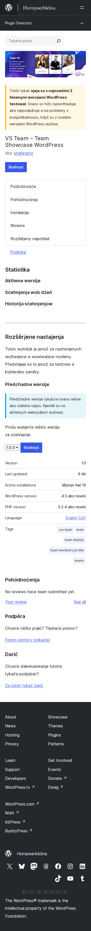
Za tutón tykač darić (24, 685)
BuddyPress (19, 830)
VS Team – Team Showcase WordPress (34, 141)
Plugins (54, 734)
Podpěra (18, 252)
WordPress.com (22, 803)
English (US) (76, 518)
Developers (15, 778)
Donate (57, 778)
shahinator (23, 153)
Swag (55, 787)
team (80, 530)
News (10, 725)
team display (74, 540)
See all (80, 601)
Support (12, 769)
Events (54, 769)
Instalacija (19, 212)
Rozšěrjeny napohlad (30, 238)
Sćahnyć (16, 167)
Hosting (12, 734)
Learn (10, 760)
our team (65, 530)
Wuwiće (17, 225)
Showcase (57, 716)
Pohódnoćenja (24, 199)
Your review (16, 601)
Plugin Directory (18, 23)
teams (79, 561)
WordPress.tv (20, 787)
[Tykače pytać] (59, 41)
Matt (12, 812)
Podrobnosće (23, 186)
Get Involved (60, 760)
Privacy (12, 743)
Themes (55, 725)
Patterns (56, 743)
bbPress (15, 821)
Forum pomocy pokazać (27, 639)
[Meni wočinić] (83, 7)
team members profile (67, 550)
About (10, 716)
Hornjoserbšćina (32, 853)
